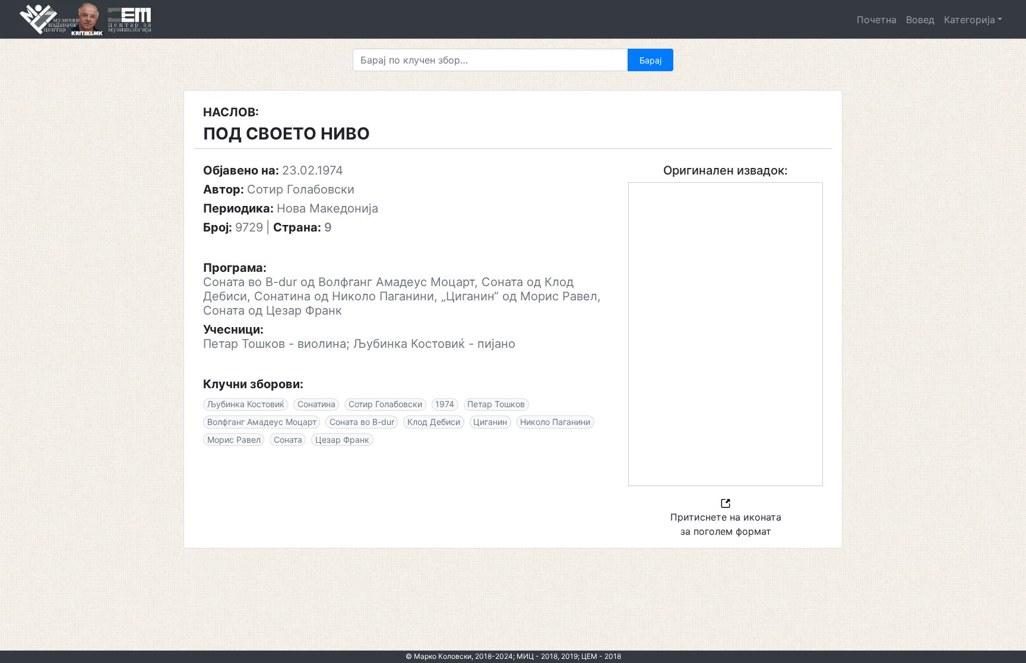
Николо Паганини (555, 422)
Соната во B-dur (362, 422)
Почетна (877, 20)
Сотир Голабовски (385, 404)
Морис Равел (234, 439)
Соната (288, 439)
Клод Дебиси (433, 422)
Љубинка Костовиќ (245, 404)
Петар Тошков (496, 404)
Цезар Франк (342, 439)
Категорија (969, 20)
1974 (444, 404)
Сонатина (316, 404)
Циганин (490, 422)
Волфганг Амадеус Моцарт (261, 422)
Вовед (920, 20)
